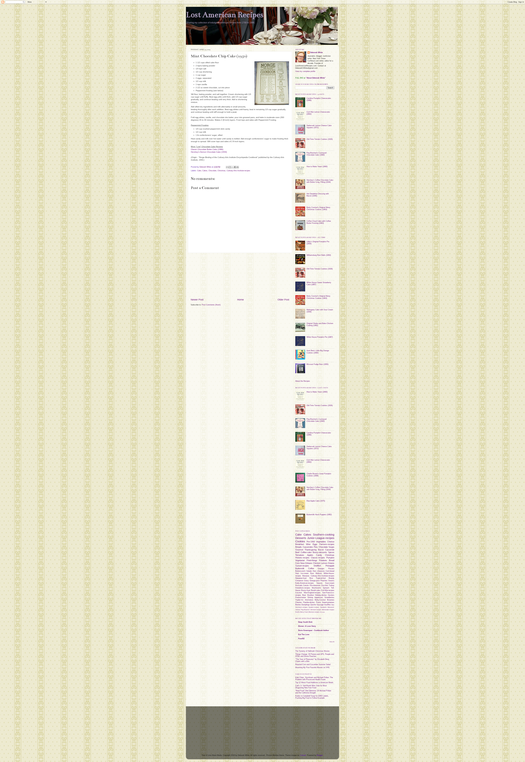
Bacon (321, 550)
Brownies (330, 600)
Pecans (331, 569)
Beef (297, 552)
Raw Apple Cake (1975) (316, 501)
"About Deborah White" (316, 78)
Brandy (331, 578)
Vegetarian (300, 560)
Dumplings (305, 605)
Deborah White (316, 52)
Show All (331, 641)
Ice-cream (305, 573)
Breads (298, 547)
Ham (297, 573)
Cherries (298, 602)
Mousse (322, 612)
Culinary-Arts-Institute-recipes (238, 171)
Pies (316, 547)
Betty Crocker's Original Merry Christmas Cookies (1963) (318, 208)
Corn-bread (330, 571)
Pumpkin (330, 557)
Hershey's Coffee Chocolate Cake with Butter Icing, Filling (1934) (320, 181)
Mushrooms (316, 588)
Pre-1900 (311, 541)
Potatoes (323, 560)
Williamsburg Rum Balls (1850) (319, 255)
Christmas (222, 171)
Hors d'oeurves (319, 571)
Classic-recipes (318, 557)
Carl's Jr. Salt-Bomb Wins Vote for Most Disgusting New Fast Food (311, 687)
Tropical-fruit (321, 578)
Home (240, 299)
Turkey (331, 585)
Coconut (298, 593)
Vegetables (321, 541)
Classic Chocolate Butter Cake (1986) (207, 149)
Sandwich (323, 607)
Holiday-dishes (321, 595)
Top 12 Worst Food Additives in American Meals (314, 683)
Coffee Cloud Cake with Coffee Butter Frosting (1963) (319, 222)
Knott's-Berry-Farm (301, 612)
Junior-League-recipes (320, 537)
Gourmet (299, 550)
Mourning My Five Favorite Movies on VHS (312, 667)
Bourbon (310, 595)
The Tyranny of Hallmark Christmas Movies (312, 651)
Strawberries (329, 597)
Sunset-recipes (302, 566)
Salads (309, 571)
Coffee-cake (306, 552)
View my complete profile (305, 71)
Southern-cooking (323, 534)
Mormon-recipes (314, 612)
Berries (298, 605)
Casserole (329, 550)
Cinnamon (299, 581)
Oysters (331, 595)
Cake (199, 171)
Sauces (320, 583)
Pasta (318, 602)
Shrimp (310, 597)
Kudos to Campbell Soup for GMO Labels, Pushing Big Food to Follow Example (312, 697)
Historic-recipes (302, 557)
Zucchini (324, 585)
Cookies (300, 541)
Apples (310, 555)
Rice (311, 578)
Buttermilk (299, 568)
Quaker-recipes (314, 607)
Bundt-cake (315, 590)
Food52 (301, 639)
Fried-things (312, 560)
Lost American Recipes (224, 14)
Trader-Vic (299, 600)
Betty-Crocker (320, 600)
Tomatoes (299, 555)
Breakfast (299, 544)
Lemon (324, 563)
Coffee (311, 568)
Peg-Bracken (305, 609)
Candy (319, 555)
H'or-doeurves (315, 585)
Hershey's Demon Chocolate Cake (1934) (209, 152)
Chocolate (212, 171)
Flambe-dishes (309, 602)
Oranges (321, 569)
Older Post (283, 299)
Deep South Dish (305, 622)
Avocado (298, 585)
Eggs (315, 544)
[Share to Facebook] (235, 167)
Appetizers (318, 597)
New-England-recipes (312, 593)
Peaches (323, 581)
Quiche (313, 605)
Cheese (330, 541)
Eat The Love (303, 635)
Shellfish (317, 566)
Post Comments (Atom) (211, 305)
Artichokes (309, 600)
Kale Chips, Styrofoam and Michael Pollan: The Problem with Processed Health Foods (314, 678)
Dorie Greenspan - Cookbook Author (313, 630)
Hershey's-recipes (301, 607)
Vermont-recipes (315, 609)
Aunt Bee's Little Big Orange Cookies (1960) (318, 352)
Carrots (306, 585)
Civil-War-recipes (327, 590)
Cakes (204, 171)
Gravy (306, 581)
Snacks (331, 581)
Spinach (326, 588)
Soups (331, 547)
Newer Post (197, 299)
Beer (304, 595)
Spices (331, 552)
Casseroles (308, 547)
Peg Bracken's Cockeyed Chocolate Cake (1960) (316, 154)
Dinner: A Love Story (307, 626)
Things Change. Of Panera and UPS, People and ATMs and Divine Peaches (314, 655)
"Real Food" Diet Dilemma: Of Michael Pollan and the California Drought (313, 692)
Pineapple (330, 566)
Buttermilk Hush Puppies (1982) (319, 515)
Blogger (320, 755)
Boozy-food (305, 590)
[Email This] (227, 167)
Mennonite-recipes (328, 609)
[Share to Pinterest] (237, 167)
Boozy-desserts (320, 552)
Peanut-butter (300, 597)
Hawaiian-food (300, 578)
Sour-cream (329, 583)
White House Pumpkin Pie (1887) (320, 337)
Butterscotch (300, 571)
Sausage (320, 605)
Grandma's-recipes (302, 588)
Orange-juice (315, 581)
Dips (332, 605)
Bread (331, 560)
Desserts (300, 537)
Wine (308, 544)
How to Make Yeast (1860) (317, 167)
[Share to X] (232, 167)
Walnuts (319, 573)
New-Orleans (306, 563)
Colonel (303, 755)
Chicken (316, 563)
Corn (297, 563)
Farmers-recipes (326, 544)
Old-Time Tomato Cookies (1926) (320, 139)
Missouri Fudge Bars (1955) (317, 364)
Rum (312, 573)
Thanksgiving (311, 550)
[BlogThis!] (229, 167)
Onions (331, 563)
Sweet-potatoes (328, 602)
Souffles (327, 605)
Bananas (305, 576)
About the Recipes (302, 381)
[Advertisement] (240, 275)
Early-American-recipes (304, 583)
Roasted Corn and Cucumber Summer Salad (312, 664)
